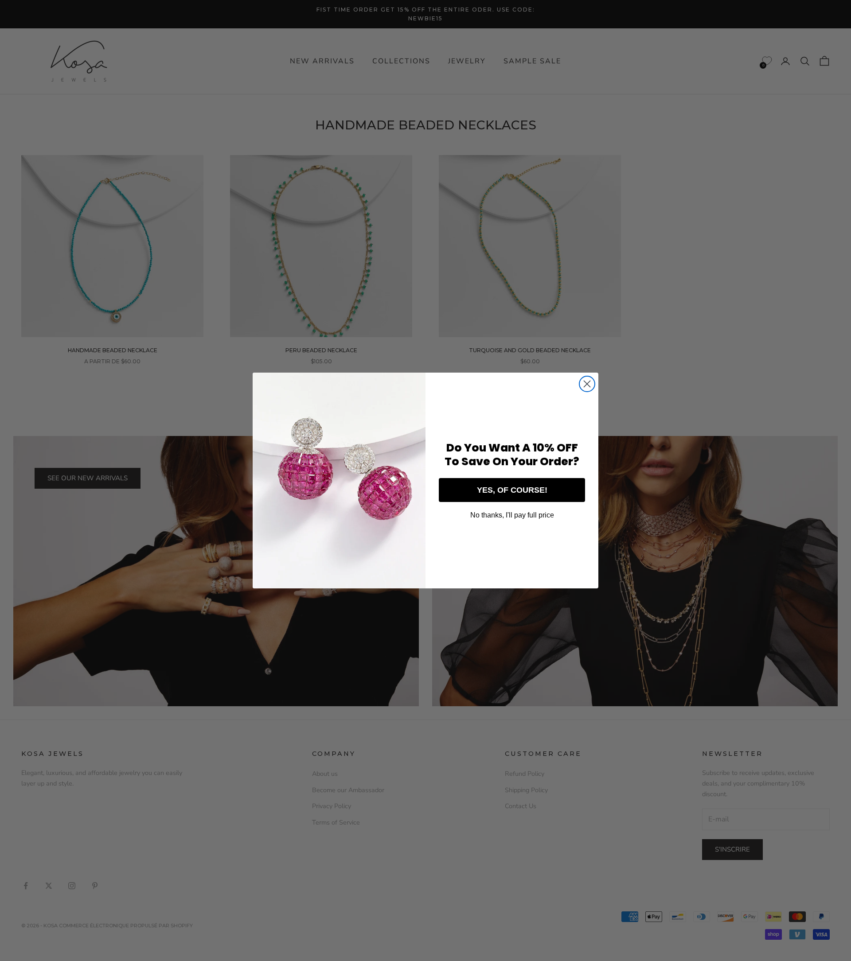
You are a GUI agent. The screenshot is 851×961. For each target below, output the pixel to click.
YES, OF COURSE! (512, 490)
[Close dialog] (587, 384)
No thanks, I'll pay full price (512, 515)
